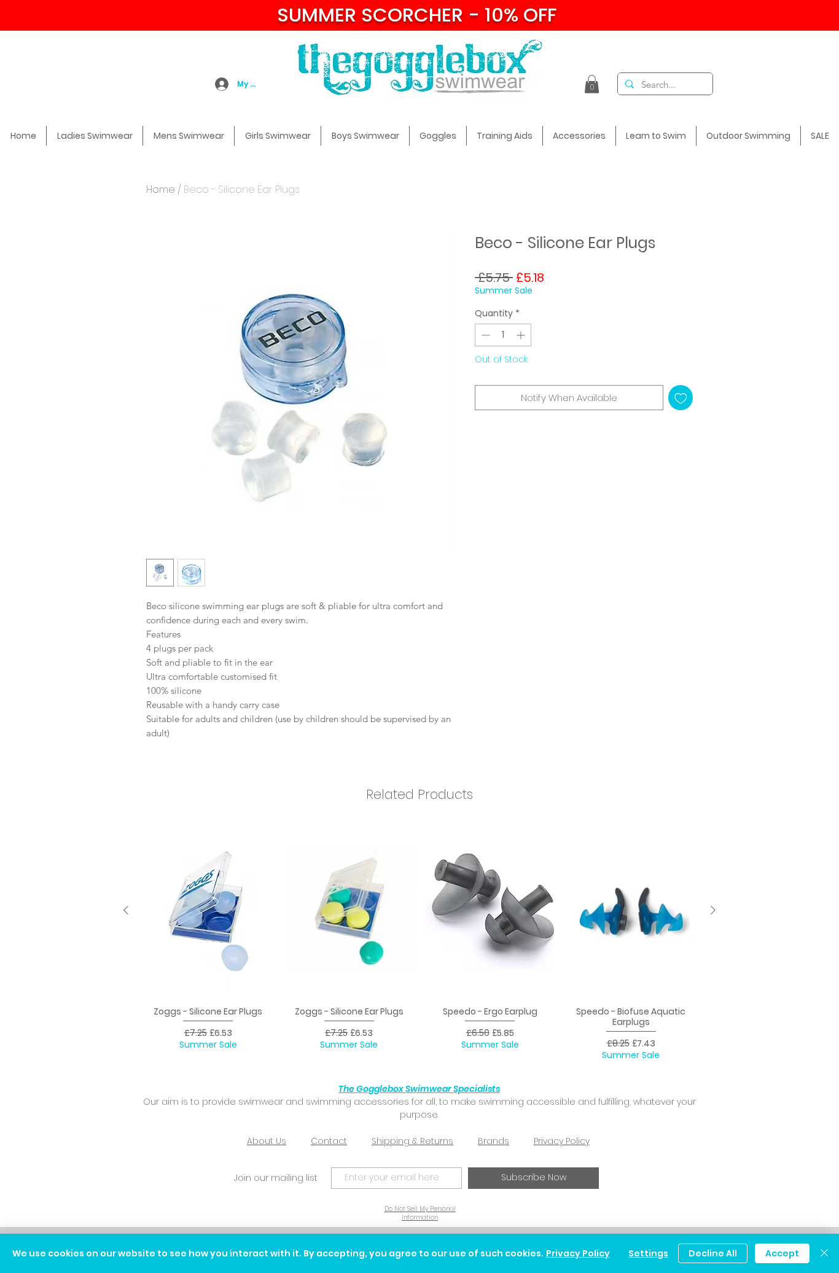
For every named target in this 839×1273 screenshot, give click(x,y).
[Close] (824, 1253)
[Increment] (521, 335)
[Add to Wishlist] (680, 397)
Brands (493, 1141)
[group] (419, 943)
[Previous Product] (126, 910)
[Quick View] (208, 911)
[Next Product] (713, 910)
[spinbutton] (503, 335)
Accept (782, 1253)
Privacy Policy (562, 1141)
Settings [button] (648, 1253)
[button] (591, 84)
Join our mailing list (276, 1178)
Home (160, 189)
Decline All (713, 1253)
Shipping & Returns (412, 1141)
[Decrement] (484, 335)
